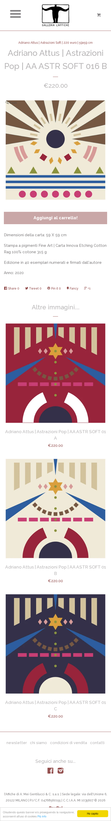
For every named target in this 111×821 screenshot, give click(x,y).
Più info (41, 816)
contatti (97, 742)
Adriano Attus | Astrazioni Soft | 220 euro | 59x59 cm (55, 43)
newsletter (16, 742)
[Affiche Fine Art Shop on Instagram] (60, 772)
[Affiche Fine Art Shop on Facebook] (50, 772)
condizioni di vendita (68, 742)
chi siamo (38, 742)
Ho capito (92, 813)
